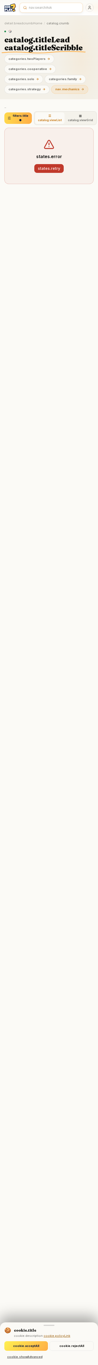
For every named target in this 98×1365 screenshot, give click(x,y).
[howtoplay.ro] (10, 8)
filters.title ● (20, 118)
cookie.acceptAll (26, 1346)
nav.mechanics (69, 89)
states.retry (49, 168)
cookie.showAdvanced (24, 1357)
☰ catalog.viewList (50, 118)
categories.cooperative (30, 69)
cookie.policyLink (57, 1336)
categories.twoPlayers (29, 59)
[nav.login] (89, 8)
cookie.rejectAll (71, 1346)
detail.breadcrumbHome (23, 23)
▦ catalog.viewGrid (80, 118)
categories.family (65, 79)
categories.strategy (26, 89)
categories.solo (23, 79)
